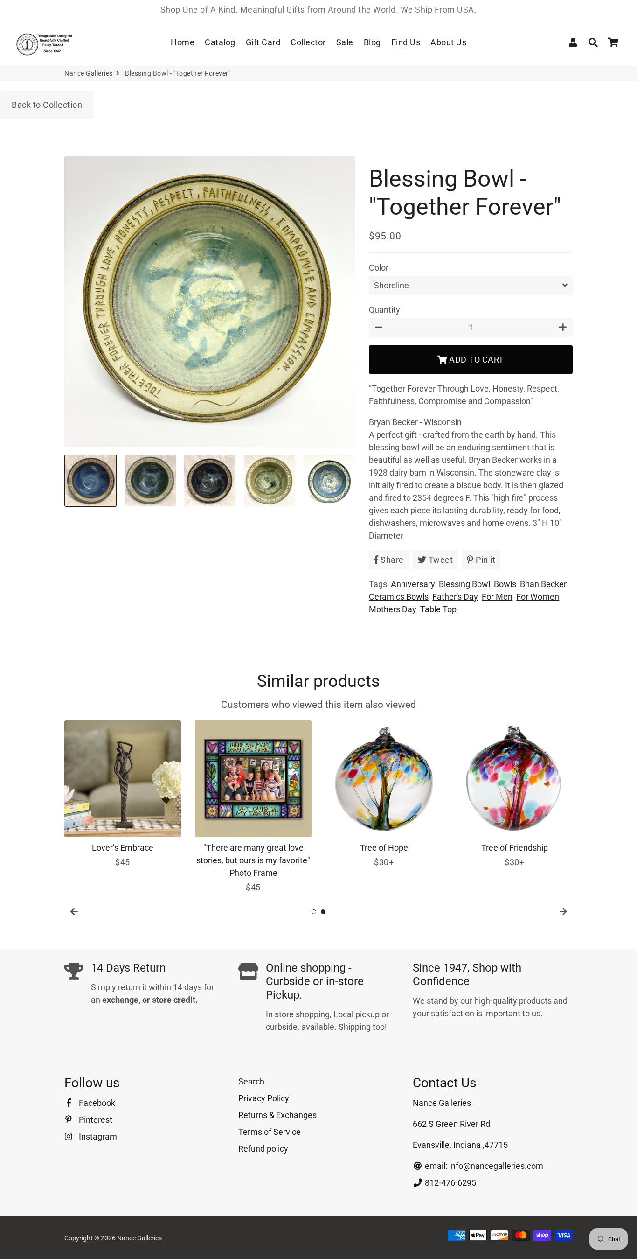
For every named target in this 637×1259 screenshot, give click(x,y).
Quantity (384, 310)
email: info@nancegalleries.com (483, 1166)
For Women (537, 597)
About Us (448, 42)
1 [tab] (314, 911)
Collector (308, 42)
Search (251, 1081)
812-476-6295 (449, 1183)
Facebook (96, 1103)
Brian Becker (543, 584)
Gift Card (263, 42)
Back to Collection (47, 105)
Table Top (438, 609)
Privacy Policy (263, 1098)
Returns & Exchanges (277, 1115)
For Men (497, 597)
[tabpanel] (122, 794)
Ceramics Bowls (399, 597)
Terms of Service (269, 1132)
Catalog (220, 42)
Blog (372, 42)
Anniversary (413, 584)
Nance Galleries (88, 73)
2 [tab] (323, 911)
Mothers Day (392, 609)
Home (182, 42)
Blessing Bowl (464, 584)
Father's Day (455, 597)
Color (378, 268)
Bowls (505, 584)
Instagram (97, 1136)
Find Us (406, 42)
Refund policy (263, 1149)
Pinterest (94, 1120)
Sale (344, 42)
